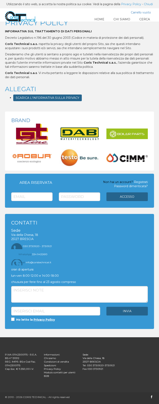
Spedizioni (50, 365)
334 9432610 (32, 254)
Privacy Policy (131, 4)
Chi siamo (50, 358)
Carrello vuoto (141, 12)
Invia (127, 311)
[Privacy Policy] (18, 15)
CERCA (144, 19)
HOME (99, 19)
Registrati (141, 182)
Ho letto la (35, 320)
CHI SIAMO (121, 19)
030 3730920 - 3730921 (35, 246)
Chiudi (148, 4)
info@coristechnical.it (34, 262)
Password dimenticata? (131, 186)
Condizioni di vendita (56, 361)
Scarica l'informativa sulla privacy (47, 98)
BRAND (20, 120)
